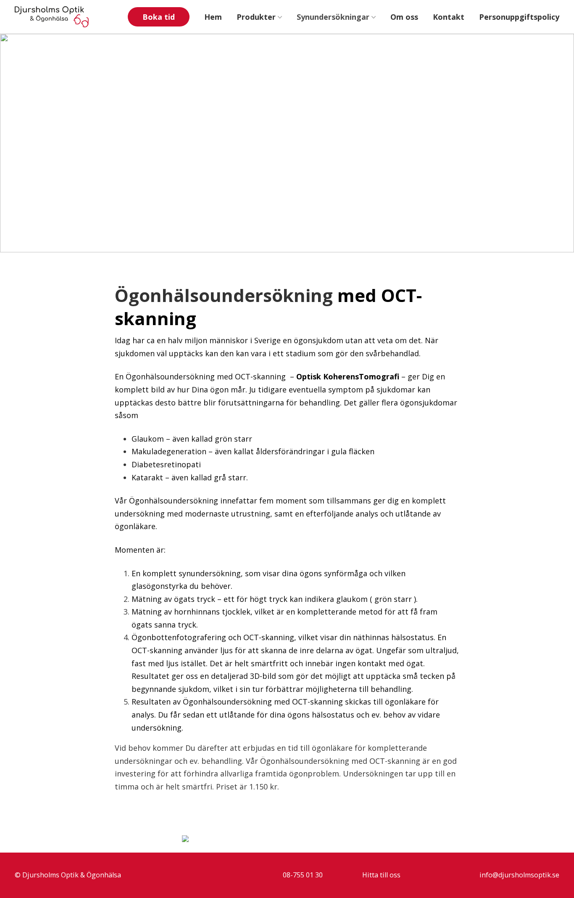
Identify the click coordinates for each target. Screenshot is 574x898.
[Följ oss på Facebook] (531, 54)
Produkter (256, 17)
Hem (213, 17)
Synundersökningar (333, 17)
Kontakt (448, 17)
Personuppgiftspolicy (519, 17)
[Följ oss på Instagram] (551, 54)
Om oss (404, 17)
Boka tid (158, 17)
